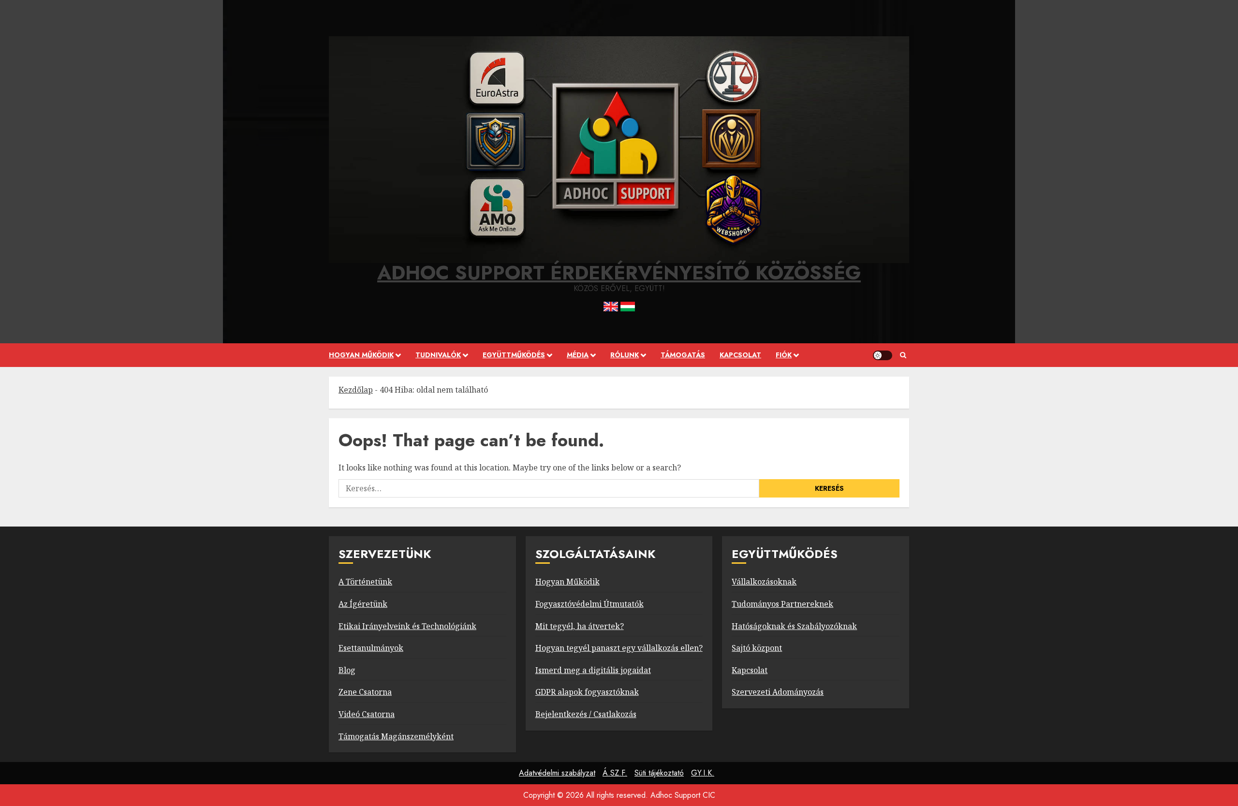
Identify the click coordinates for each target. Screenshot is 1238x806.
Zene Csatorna (365, 692)
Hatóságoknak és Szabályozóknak (794, 626)
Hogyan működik (361, 355)
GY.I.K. (702, 772)
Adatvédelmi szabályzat (557, 772)
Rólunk (624, 355)
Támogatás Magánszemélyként (396, 736)
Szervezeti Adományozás (778, 692)
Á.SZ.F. (615, 772)
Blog (347, 670)
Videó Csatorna (367, 714)
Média (578, 355)
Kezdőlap (356, 389)
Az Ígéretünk (363, 604)
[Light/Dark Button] (882, 355)
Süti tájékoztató (659, 772)
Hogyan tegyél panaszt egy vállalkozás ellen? (619, 648)
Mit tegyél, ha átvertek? (579, 626)
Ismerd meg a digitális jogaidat (593, 670)
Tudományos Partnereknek (782, 604)
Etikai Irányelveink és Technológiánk (407, 626)
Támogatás (683, 355)
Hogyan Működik (567, 581)
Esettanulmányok (371, 648)
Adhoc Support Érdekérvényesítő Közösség (619, 273)
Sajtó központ (757, 648)
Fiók (784, 355)
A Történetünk (365, 581)
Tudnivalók (438, 355)
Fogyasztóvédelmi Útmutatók (589, 604)
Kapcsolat (740, 355)
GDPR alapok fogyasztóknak (587, 692)
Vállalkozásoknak (764, 581)
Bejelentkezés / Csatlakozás (585, 714)
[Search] (903, 355)
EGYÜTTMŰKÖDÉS (514, 355)
